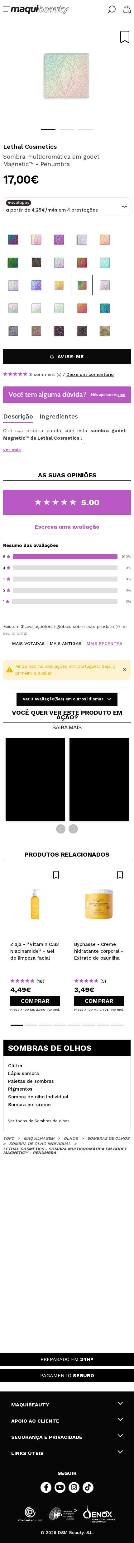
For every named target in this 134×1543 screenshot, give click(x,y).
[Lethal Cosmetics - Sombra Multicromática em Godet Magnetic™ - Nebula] (13, 262)
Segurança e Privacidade (46, 1437)
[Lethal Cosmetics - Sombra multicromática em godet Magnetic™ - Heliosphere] (59, 285)
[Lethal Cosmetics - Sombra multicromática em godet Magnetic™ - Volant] (36, 331)
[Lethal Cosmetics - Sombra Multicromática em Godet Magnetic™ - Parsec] (36, 239)
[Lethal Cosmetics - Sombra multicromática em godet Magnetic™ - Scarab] (105, 308)
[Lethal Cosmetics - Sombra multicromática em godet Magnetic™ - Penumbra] (82, 285)
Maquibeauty (30, 1405)
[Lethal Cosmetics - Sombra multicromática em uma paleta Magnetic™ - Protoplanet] (105, 331)
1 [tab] (48, 129)
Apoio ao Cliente (35, 1421)
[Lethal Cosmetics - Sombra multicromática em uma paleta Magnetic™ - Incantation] (59, 331)
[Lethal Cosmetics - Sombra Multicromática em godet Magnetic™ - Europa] (13, 308)
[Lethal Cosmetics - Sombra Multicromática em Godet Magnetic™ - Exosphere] (13, 239)
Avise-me (71, 356)
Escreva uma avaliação (67, 526)
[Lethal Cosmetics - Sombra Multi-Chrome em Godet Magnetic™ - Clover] (105, 262)
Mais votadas (28, 643)
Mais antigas (65, 643)
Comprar (35, 1001)
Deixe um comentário (90, 374)
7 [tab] (103, 1025)
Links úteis (27, 1453)
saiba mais (67, 727)
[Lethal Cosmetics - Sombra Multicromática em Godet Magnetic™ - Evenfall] (59, 239)
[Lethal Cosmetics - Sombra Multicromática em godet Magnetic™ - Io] (105, 285)
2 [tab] (67, 129)
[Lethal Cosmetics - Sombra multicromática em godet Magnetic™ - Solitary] (82, 308)
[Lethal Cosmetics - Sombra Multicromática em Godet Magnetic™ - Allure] (105, 239)
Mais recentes (104, 643)
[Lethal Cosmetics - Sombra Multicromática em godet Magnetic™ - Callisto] (59, 308)
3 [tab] (86, 129)
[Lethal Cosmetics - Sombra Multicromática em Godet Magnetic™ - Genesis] (82, 239)
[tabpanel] (67, 74)
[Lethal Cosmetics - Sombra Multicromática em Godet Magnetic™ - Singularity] (59, 262)
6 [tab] (88, 1025)
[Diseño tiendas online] (99, 1513)
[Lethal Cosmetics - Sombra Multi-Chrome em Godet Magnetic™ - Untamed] (13, 285)
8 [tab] (117, 1025)
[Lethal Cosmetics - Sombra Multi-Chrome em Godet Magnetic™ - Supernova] (36, 285)
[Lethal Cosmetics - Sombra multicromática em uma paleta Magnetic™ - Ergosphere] (82, 331)
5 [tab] (74, 1025)
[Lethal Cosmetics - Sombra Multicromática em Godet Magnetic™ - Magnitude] (82, 262)
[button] (35, 779)
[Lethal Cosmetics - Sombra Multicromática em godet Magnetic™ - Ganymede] (36, 308)
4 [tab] (60, 1025)
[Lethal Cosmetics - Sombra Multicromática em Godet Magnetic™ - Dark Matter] (36, 262)
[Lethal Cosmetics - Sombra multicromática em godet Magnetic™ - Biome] (13, 331)
